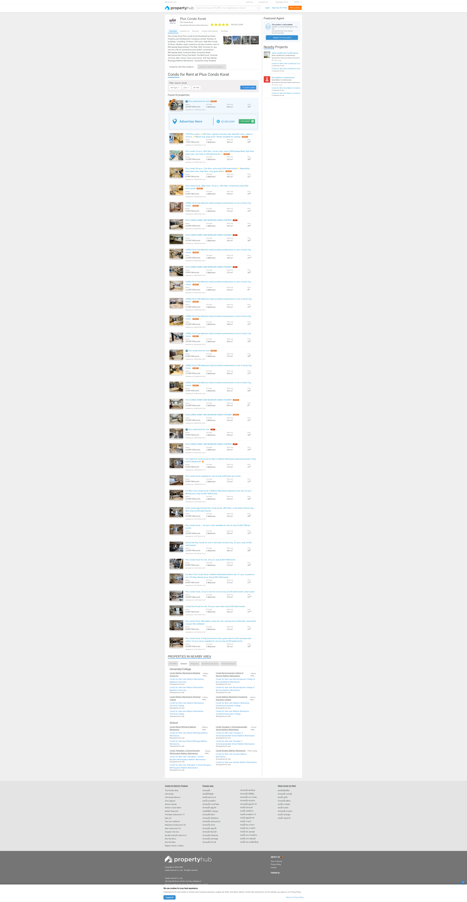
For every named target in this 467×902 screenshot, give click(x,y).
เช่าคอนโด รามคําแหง (210, 804)
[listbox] (298, 2)
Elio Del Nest (170, 842)
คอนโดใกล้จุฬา (208, 793)
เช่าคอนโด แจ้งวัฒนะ (210, 818)
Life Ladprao (170, 800)
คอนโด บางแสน (284, 804)
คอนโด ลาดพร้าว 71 (248, 814)
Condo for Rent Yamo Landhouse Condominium (289, 63)
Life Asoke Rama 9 (172, 797)
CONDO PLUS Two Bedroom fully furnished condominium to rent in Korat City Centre (218, 335)
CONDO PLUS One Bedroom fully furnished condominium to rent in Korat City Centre (218, 204)
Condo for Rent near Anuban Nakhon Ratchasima (231, 755)
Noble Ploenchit (171, 811)
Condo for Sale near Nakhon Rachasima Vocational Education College (232, 712)
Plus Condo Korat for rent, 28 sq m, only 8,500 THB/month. (210, 559)
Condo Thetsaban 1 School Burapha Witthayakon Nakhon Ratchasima (185, 752)
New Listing (295, 7)
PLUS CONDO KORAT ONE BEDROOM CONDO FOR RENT (208, 220)
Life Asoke (169, 793)
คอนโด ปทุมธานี (284, 818)
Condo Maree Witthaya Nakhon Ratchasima (183, 728)
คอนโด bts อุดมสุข (247, 831)
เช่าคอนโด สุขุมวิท (209, 807)
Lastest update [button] (249, 87)
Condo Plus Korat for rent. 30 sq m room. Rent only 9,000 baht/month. (215, 606)
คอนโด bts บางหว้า (247, 828)
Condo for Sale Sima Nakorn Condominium (287, 93)
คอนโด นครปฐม (284, 814)
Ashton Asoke (171, 804)
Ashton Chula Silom (173, 807)
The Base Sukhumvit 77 (175, 814)
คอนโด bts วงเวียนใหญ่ (249, 842)
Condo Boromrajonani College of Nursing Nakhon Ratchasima (229, 674)
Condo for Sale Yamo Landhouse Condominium (289, 68)
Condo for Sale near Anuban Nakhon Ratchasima (236, 762)
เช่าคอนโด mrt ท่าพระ (248, 797)
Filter (197, 87)
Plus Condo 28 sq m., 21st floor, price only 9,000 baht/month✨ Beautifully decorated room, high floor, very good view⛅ (217, 170)
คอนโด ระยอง (283, 807)
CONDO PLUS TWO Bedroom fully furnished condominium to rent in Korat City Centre (218, 300)
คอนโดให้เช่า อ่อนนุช (210, 811)
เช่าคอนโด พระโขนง (247, 790)
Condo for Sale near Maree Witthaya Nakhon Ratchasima (188, 742)
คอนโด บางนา (245, 821)
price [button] (185, 87)
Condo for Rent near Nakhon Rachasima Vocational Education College (232, 704)
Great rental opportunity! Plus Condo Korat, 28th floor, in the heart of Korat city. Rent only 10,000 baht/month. (219, 509)
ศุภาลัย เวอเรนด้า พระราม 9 (176, 835)
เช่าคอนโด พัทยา (284, 800)
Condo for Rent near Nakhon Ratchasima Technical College (187, 704)
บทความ (249, 2)
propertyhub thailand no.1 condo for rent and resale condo (179, 8)
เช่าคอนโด (206, 790)
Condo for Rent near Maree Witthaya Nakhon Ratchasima (189, 734)
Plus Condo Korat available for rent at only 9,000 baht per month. (213, 476)
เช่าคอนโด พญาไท (209, 828)
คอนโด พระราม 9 (209, 797)
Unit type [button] (173, 87)
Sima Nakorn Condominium (283, 77)
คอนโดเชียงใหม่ (284, 790)
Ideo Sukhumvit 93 (173, 828)
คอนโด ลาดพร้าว (209, 800)
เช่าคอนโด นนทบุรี (285, 793)
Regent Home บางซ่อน (174, 845)
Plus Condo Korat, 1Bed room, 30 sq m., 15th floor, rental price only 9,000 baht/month (216, 187)
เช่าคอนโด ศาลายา (285, 811)
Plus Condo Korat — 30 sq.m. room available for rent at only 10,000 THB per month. (217, 526)
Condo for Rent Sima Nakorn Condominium (288, 88)
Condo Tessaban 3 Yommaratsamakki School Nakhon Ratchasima (231, 728)
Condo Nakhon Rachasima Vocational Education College (231, 698)
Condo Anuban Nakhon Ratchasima (231, 750)
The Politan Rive (171, 790)
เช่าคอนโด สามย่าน (247, 800)
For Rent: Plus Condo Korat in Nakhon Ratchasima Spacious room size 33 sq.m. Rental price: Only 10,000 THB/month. (218, 492)
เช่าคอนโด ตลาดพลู (210, 838)
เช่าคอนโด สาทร (208, 824)
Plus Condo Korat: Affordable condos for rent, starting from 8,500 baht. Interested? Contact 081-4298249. (220, 622)
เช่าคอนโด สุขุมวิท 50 (248, 804)
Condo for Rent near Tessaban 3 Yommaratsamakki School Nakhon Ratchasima (235, 734)
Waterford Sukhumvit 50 (175, 824)
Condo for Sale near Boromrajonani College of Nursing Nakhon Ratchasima (235, 689)
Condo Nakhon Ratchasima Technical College (185, 698)
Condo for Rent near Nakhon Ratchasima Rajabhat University (187, 680)
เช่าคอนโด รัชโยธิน (247, 793)
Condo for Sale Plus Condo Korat (212, 66)
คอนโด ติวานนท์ (246, 807)
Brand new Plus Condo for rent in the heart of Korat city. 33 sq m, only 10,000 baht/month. (218, 544)
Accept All (169, 897)
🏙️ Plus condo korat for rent (197, 101)
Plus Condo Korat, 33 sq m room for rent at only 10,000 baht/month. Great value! (219, 591)
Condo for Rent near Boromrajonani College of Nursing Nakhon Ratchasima (235, 680)
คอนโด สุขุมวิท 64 (247, 817)
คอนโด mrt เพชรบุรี (248, 838)
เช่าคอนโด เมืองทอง (210, 835)
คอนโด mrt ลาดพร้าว (248, 835)
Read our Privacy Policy (295, 897)
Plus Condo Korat (193, 18)
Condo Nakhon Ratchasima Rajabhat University (185, 674)
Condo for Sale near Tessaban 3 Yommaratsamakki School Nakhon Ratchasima (235, 742)
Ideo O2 (168, 818)
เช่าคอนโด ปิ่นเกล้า (209, 831)
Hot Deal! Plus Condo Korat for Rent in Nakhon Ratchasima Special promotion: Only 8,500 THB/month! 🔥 (220, 460)
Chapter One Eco (172, 831)
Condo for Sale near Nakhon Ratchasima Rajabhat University (186, 689)
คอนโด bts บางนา (247, 824)
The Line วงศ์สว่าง (172, 821)
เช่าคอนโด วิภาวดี (209, 842)
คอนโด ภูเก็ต (283, 797)
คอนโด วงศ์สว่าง (246, 810)
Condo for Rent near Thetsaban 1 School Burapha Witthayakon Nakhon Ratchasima (187, 758)
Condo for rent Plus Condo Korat (183, 66)
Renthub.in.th (170, 2)
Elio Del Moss (170, 838)
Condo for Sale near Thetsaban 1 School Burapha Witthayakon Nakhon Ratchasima (190, 766)
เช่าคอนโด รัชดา (208, 814)
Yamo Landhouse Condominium (285, 52)
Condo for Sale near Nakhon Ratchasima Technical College (186, 712)
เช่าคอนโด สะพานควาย (211, 821)
